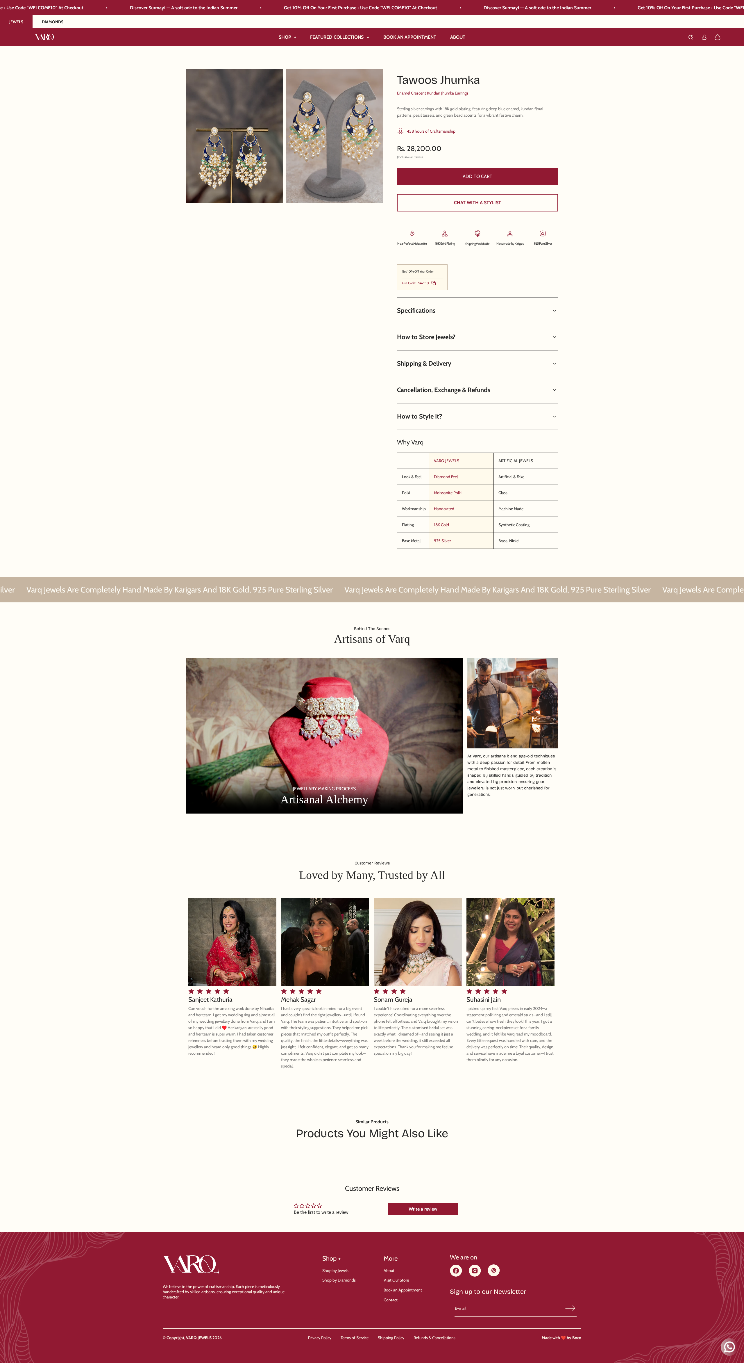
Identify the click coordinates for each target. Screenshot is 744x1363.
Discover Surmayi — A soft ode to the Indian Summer (343, 7)
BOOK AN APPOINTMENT (409, 37)
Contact (391, 1299)
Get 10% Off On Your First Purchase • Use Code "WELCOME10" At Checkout (166, 7)
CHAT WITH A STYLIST (477, 202)
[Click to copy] (433, 283)
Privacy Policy (319, 1338)
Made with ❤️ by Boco (561, 1338)
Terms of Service (355, 1338)
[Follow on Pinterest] (494, 1274)
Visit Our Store (396, 1280)
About (389, 1270)
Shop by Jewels (335, 1270)
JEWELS (16, 21)
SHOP (287, 37)
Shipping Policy (391, 1338)
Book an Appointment (403, 1290)
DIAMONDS (52, 21)
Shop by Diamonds (339, 1280)
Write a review (423, 1209)
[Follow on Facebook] (456, 1275)
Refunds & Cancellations (434, 1338)
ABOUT (457, 37)
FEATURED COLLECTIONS (337, 37)
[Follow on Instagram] (475, 1275)
